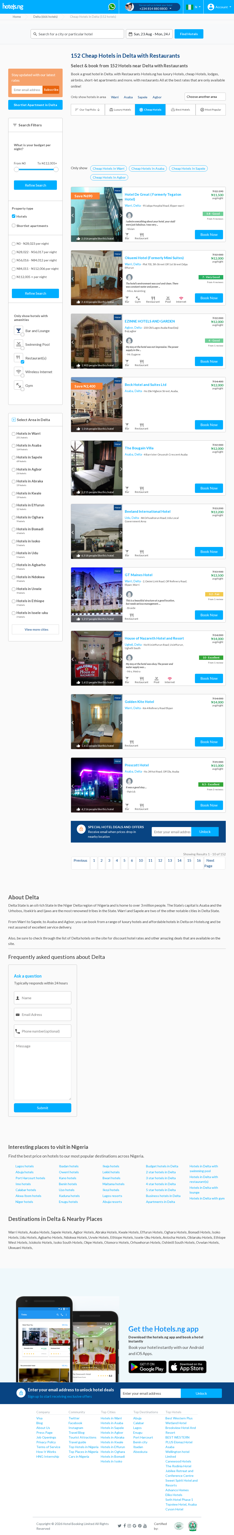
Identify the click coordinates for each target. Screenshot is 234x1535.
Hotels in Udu (27, 553)
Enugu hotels (68, 1202)
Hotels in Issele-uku (32, 613)
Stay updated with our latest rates (33, 77)
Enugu (137, 1432)
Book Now (209, 234)
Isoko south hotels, (68, 1242)
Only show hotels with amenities (31, 318)
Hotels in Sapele (29, 457)
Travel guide (77, 1442)
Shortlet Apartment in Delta (35, 105)
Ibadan (138, 1447)
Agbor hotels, (84, 1232)
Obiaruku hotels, (200, 1237)
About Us (43, 1428)
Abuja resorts (112, 1202)
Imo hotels (23, 1184)
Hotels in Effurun (30, 505)
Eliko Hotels (173, 1495)
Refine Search (35, 185)
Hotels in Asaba (28, 445)
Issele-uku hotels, (148, 1237)
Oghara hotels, (175, 1232)
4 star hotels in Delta (161, 1184)
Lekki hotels (111, 1172)
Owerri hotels (69, 1172)
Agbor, (129, 327)
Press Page (44, 1432)
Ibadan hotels (69, 1166)
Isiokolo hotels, (41, 1242)
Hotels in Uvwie (29, 589)
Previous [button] (73, 215)
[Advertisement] (148, 147)
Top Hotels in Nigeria (83, 1447)
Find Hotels (189, 34)
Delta (137, 205)
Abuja (137, 1418)
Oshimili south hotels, (178, 1242)
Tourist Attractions (82, 1437)
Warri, (129, 205)
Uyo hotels (66, 1190)
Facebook (75, 1423)
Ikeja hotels (111, 1166)
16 (199, 860)
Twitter (74, 1418)
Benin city (140, 1442)
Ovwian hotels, (207, 1242)
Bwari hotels (111, 1178)
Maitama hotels (114, 1184)
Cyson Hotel (174, 1509)
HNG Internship (47, 1456)
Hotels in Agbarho (30, 565)
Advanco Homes (177, 1490)
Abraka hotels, (106, 1232)
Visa (39, 1418)
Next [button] (120, 215)
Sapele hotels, (62, 1232)
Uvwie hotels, (98, 1237)
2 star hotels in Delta (161, 1172)
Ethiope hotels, (122, 1237)
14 (179, 860)
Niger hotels (24, 1202)
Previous (80, 860)
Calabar (138, 1423)
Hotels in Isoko (28, 541)
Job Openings (46, 1437)
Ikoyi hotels (111, 1190)
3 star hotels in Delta (161, 1178)
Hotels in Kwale (28, 493)
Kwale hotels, (128, 1232)
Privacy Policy (46, 1442)
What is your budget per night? (32, 147)
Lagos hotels (25, 1166)
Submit (42, 1108)
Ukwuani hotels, (20, 1248)
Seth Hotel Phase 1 (179, 1499)
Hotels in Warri (28, 433)
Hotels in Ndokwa (30, 577)
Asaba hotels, (39, 1232)
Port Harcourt (143, 1437)
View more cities (36, 629)
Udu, (128, 518)
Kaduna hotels (69, 1196)
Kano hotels (67, 1178)
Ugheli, (129, 644)
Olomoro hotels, (117, 1242)
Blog (39, 1423)
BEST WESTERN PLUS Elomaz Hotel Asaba (178, 1442)
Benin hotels (68, 1184)
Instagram (76, 1428)
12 (160, 860)
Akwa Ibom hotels (28, 1196)
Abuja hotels (25, 1172)
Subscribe (51, 89)
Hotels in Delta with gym (207, 1198)
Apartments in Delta (160, 1202)
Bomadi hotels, (199, 1232)
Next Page (209, 863)
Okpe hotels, (94, 1242)
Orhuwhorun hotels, (145, 1242)
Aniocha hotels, (175, 1237)
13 (170, 860)
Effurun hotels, (151, 1232)
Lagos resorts (112, 1196)
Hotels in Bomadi (29, 529)
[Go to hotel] (96, 214)
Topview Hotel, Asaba (181, 1504)
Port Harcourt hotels (30, 1178)
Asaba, (130, 391)
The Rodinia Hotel (178, 1466)
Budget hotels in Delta (162, 1166)
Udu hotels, (28, 1237)
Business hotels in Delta (163, 1196)
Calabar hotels (26, 1190)
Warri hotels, (18, 1232)
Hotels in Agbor (29, 469)
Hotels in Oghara (29, 517)
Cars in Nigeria (79, 1456)
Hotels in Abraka (29, 481)
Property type (22, 208)
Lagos (137, 1428)
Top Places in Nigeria (83, 1452)
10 (141, 860)
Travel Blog (77, 1432)
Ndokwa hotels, (76, 1237)
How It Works (46, 1452)
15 (189, 860)
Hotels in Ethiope (30, 601)
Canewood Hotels (178, 1461)
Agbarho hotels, (50, 1237)
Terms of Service (48, 1447)
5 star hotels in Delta (161, 1190)
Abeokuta (140, 1452)
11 (150, 860)
